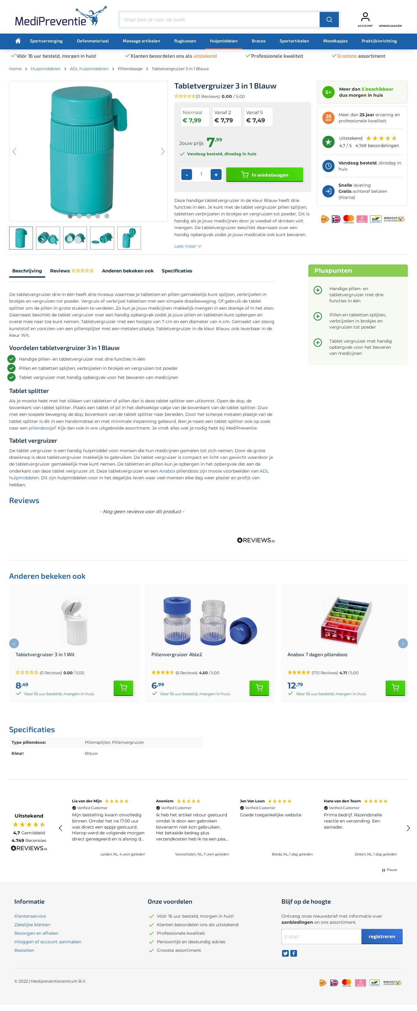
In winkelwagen (269, 175)
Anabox (167, 471)
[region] (234, 828)
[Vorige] (14, 151)
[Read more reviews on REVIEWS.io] (29, 849)
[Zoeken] (329, 19)
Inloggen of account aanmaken (47, 941)
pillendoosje (41, 428)
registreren (382, 936)
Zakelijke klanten (32, 924)
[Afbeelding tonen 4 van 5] (97, 216)
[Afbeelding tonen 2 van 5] (79, 216)
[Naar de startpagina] (61, 18)
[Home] (18, 41)
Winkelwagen (390, 25)
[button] (242, 96)
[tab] (27, 272)
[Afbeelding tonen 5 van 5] (106, 216)
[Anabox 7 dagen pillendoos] (346, 621)
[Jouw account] (365, 16)
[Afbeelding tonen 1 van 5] (70, 216)
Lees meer (186, 246)
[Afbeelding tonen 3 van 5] (88, 216)
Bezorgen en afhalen (36, 933)
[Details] (123, 688)
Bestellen (24, 950)
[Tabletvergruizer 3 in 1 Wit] (74, 621)
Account (365, 25)
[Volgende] (163, 151)
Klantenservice (30, 916)
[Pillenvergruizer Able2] (210, 621)
